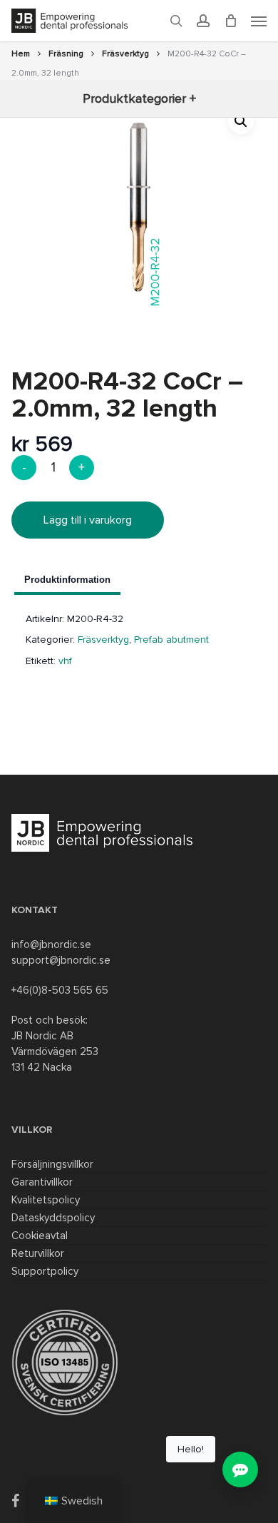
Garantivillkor (42, 1182)
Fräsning (65, 54)
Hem (20, 54)
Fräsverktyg (125, 54)
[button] (241, 121)
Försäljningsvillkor (52, 1164)
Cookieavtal (39, 1235)
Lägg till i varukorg (87, 520)
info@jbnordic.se (51, 944)
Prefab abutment (171, 639)
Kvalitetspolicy (45, 1199)
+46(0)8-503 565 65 (59, 990)
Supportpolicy (44, 1271)
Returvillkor (37, 1253)
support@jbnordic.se (60, 960)
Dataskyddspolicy (53, 1217)
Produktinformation (67, 579)
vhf (65, 661)
